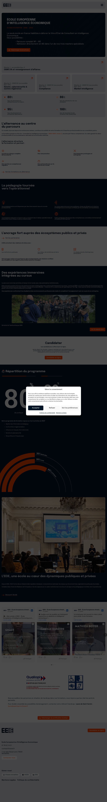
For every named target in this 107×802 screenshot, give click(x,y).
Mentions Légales (61, 413)
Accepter (35, 408)
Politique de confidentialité (47, 413)
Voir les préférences (70, 408)
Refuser (52, 408)
